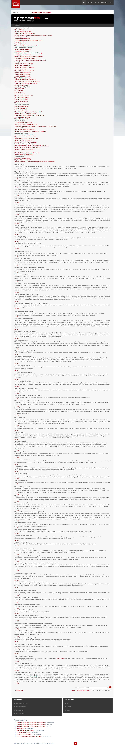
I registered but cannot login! (22, 38)
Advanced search (36, 12)
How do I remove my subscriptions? (24, 149)
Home (17, 743)
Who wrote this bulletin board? (22, 158)
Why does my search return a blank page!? (26, 138)
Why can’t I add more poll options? (24, 70)
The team (73, 690)
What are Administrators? (21, 106)
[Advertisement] (90, 19)
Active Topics (47, 12)
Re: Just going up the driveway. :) (26, 730)
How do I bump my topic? (21, 85)
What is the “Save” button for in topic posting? (27, 81)
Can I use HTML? (19, 90)
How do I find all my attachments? (23, 154)
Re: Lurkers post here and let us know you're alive (31, 722)
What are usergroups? (20, 110)
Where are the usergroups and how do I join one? (28, 112)
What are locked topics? (21, 101)
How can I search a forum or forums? (24, 135)
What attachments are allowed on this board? (26, 153)
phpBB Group (60, 658)
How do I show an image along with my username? (28, 56)
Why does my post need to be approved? (25, 83)
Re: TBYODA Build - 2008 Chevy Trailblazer (29, 736)
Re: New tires (21, 728)
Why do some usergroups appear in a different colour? (29, 115)
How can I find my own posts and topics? (25, 142)
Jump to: (77, 687)
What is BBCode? (19, 88)
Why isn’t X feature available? (22, 160)
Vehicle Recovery (27, 743)
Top (18, 170)
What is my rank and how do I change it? (25, 58)
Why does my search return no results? (25, 136)
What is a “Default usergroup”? (22, 117)
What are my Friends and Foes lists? (24, 129)
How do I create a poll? (20, 69)
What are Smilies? (19, 92)
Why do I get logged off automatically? (24, 33)
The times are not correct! (21, 51)
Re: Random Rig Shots (23, 732)
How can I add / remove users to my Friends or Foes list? (30, 131)
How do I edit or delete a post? (22, 65)
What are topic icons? (20, 103)
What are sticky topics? (20, 99)
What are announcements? (21, 97)
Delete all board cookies (84, 690)
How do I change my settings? (22, 49)
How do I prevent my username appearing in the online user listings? (33, 35)
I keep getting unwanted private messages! (26, 124)
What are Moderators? (20, 108)
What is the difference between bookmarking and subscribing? (31, 145)
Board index (17, 25)
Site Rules (51, 743)
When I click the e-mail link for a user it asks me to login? (30, 60)
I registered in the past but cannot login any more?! (28, 40)
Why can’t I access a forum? (22, 74)
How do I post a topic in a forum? (23, 63)
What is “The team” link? (21, 119)
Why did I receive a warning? (22, 78)
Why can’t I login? (19, 29)
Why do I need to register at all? (23, 31)
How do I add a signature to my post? (24, 67)
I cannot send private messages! (23, 122)
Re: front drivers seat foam (24, 734)
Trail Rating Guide (40, 743)
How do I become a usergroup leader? (25, 113)
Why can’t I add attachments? (22, 76)
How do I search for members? (23, 140)
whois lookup (32, 676)
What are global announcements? (23, 95)
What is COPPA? (19, 42)
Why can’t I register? (20, 44)
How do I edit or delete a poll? (22, 72)
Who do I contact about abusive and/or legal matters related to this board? (34, 161)
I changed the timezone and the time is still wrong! (28, 53)
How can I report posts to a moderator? (25, 79)
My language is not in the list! (22, 54)
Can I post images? (19, 94)
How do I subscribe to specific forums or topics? (27, 147)
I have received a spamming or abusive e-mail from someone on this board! (35, 126)
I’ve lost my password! (20, 37)
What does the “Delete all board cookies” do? (26, 46)
